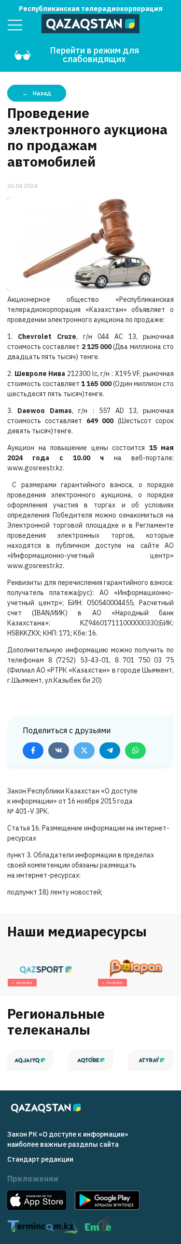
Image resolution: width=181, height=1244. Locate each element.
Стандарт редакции (40, 1159)
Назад (42, 93)
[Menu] (15, 25)
